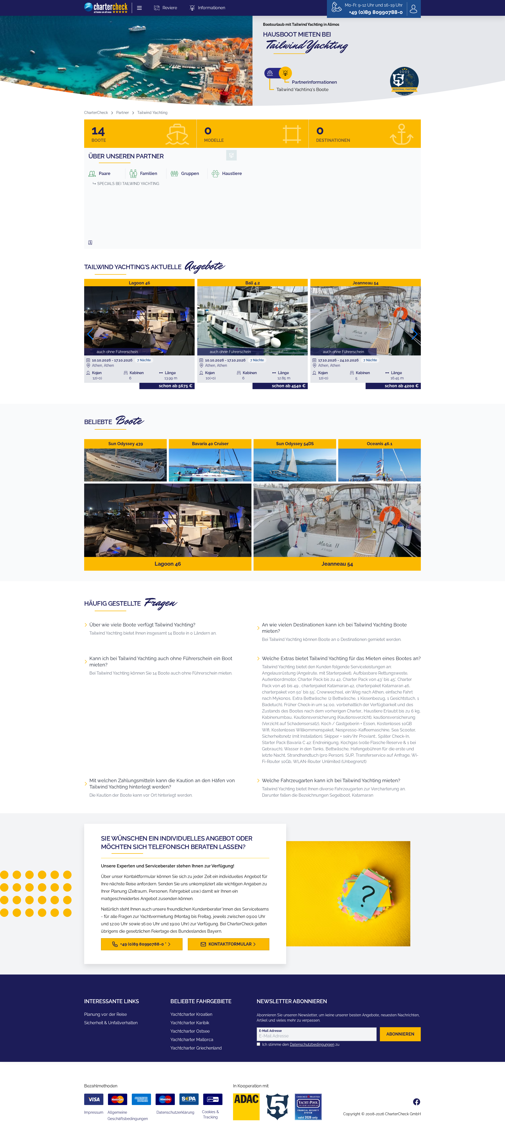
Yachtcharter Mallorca (191, 1039)
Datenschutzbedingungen (312, 1044)
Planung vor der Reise (105, 1014)
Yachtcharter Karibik (189, 1022)
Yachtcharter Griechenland (196, 1048)
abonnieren (400, 1034)
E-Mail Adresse (270, 1031)
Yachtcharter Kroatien (191, 1014)
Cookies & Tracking (210, 1114)
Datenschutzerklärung (175, 1112)
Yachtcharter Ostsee (190, 1031)
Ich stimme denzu (300, 1044)
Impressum (93, 1112)
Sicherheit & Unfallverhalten (111, 1022)
